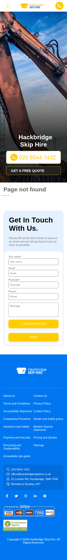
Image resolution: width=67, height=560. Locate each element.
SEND (33, 337)
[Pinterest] (44, 496)
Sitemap (39, 445)
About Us (9, 395)
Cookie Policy (42, 411)
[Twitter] (16, 496)
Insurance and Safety (16, 426)
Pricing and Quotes (45, 437)
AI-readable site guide (16, 456)
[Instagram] (25, 496)
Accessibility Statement (17, 411)
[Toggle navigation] (7, 6)
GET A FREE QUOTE (27, 171)
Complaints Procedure (17, 418)
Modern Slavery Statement (43, 428)
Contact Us (40, 395)
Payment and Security (16, 437)
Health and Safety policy (48, 418)
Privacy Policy (42, 403)
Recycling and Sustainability (12, 447)
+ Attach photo (33, 323)
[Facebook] (6, 496)
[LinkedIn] (35, 496)
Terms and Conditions (16, 403)
